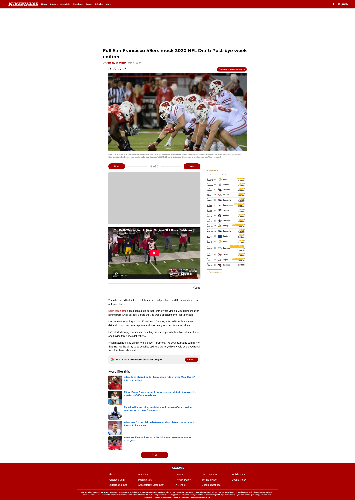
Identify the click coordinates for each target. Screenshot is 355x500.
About (112, 474)
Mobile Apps (239, 474)
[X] (339, 4)
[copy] (125, 69)
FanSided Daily (117, 479)
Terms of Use (209, 479)
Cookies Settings (211, 484)
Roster (89, 4)
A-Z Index (180, 484)
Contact (179, 474)
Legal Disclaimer (118, 484)
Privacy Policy (183, 479)
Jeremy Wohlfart (116, 62)
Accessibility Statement (151, 484)
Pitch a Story (145, 479)
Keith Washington (118, 310)
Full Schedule (215, 272)
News (44, 4)
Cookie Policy (239, 479)
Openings (143, 474)
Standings (78, 4)
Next (192, 166)
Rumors (53, 4)
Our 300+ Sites (210, 474)
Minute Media (93, 492)
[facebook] (333, 4)
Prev (116, 166)
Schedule (65, 4)
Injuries (99, 4)
